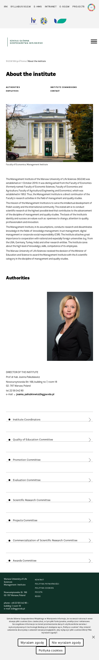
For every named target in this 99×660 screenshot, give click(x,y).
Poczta (39, 592)
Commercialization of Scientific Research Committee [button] (45, 540)
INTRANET (51, 6)
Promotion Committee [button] (27, 459)
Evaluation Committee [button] (27, 480)
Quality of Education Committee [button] (33, 439)
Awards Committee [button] (24, 560)
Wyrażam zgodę (32, 642)
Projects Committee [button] (25, 520)
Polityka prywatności (47, 584)
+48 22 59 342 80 (19, 603)
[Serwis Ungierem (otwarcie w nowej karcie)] (59, 21)
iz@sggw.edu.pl (18, 608)
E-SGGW (65, 6)
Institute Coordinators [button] (26, 419)
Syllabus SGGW (21, 6)
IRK (6, 6)
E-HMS (38, 6)
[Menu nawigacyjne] (94, 42)
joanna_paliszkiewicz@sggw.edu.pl (35, 394)
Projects (79, 6)
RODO (38, 596)
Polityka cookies (44, 588)
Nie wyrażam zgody (66, 642)
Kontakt (39, 580)
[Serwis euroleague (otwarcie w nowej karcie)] (43, 21)
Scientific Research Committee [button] (31, 500)
